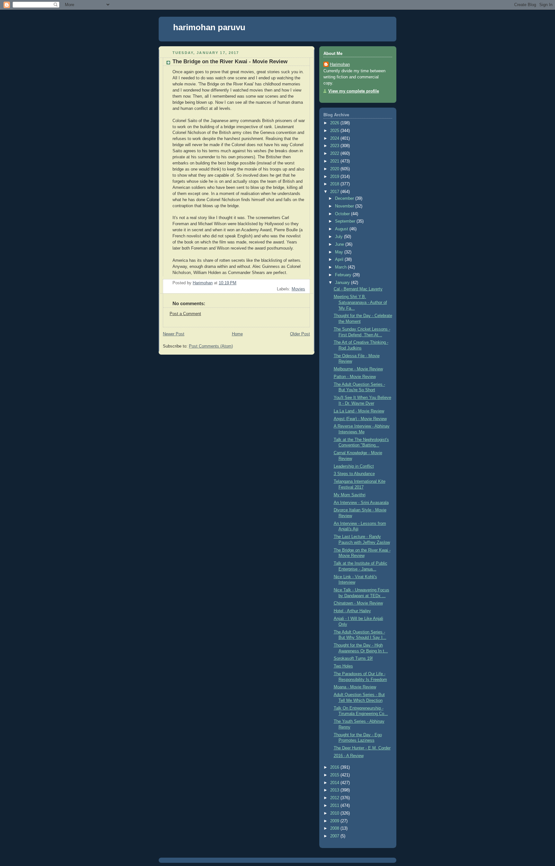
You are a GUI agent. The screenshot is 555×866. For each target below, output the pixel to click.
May (339, 252)
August (342, 229)
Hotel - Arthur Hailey (352, 611)
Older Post (300, 334)
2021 (335, 161)
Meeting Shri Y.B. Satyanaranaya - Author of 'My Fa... (360, 302)
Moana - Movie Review (355, 687)
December (345, 198)
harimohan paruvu (209, 27)
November (345, 206)
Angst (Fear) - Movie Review (360, 419)
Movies (298, 289)
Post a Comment (185, 314)
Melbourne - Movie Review (358, 369)
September (346, 221)
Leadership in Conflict (354, 466)
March (341, 267)
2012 (335, 798)
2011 (335, 805)
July (339, 236)
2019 (335, 176)
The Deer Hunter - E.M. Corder (362, 748)
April (340, 259)
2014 (335, 783)
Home (237, 334)
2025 (335, 130)
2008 (335, 828)
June (340, 244)
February (344, 275)
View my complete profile (353, 91)
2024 (335, 138)
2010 (335, 813)
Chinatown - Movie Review (358, 603)
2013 (335, 790)
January (343, 282)
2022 (335, 153)
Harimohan (340, 64)
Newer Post (173, 334)
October (343, 214)
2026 (335, 123)
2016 (335, 767)
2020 (335, 169)
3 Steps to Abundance (354, 474)
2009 (335, 821)
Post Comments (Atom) (211, 346)
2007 (335, 836)
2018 (335, 184)
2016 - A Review (349, 756)
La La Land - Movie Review (359, 411)
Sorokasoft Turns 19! (353, 658)
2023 (335, 146)
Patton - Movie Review (355, 377)
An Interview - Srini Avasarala (361, 502)
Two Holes (343, 666)
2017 (335, 192)
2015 (335, 775)
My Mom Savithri (350, 495)
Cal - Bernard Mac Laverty (358, 289)
